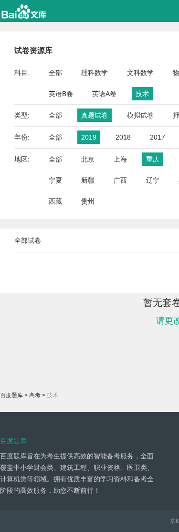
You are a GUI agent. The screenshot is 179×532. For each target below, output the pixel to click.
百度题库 (11, 395)
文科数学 (140, 72)
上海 (120, 159)
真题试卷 (94, 115)
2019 (88, 137)
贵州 (88, 201)
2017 (157, 137)
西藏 (55, 201)
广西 (120, 180)
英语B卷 (61, 94)
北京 (88, 159)
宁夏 (55, 180)
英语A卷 (104, 94)
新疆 (88, 180)
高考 (35, 395)
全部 (55, 72)
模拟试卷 (140, 115)
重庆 (152, 159)
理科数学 (94, 72)
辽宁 (152, 180)
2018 (123, 137)
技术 (142, 94)
